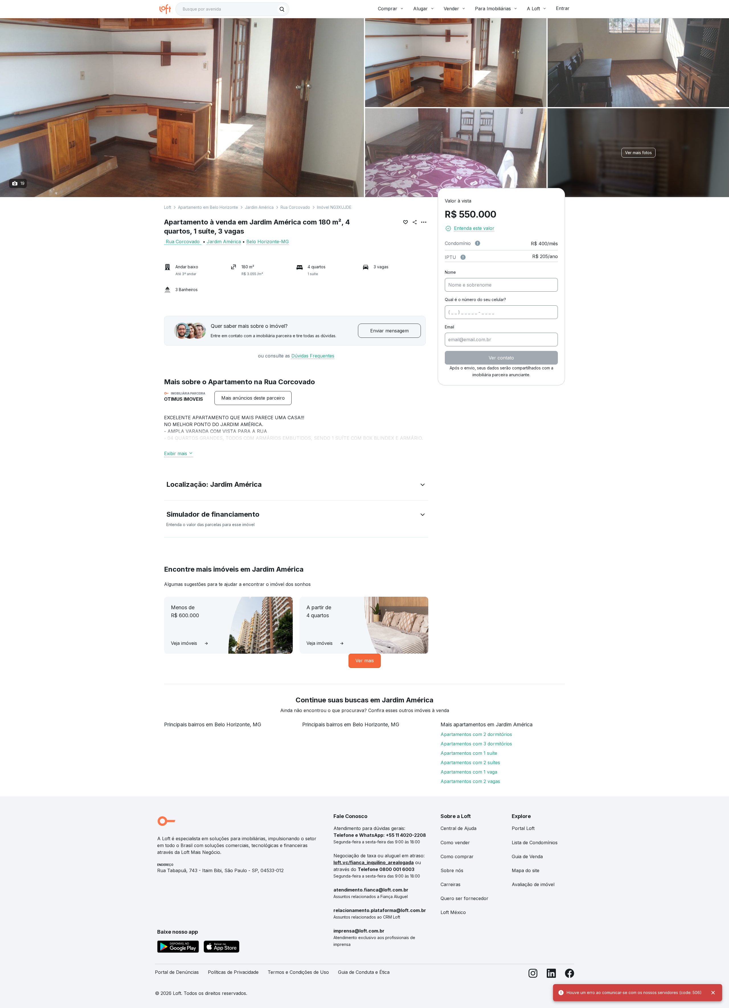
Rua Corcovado (295, 207)
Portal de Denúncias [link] (177, 972)
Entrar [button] (563, 8)
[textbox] (232, 9)
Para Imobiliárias (493, 8)
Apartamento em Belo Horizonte (208, 207)
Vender (451, 8)
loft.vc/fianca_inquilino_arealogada (373, 862)
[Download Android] (178, 947)
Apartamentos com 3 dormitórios (476, 744)
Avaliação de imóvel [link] (533, 884)
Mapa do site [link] (525, 870)
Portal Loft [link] (523, 828)
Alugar (420, 8)
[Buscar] (281, 9)
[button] (296, 485)
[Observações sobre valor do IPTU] (463, 257)
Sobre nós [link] (452, 870)
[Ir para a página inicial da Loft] (167, 9)
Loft (167, 207)
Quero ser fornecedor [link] (464, 898)
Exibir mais (175, 453)
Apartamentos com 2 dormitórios (476, 734)
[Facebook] (569, 974)
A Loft (533, 8)
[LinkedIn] (551, 974)
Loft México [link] (453, 912)
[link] (253, 398)
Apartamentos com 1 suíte (469, 753)
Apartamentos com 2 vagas (470, 781)
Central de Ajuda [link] (458, 828)
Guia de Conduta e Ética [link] (364, 972)
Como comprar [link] (457, 856)
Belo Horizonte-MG (267, 241)
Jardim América (259, 207)
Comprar (387, 8)
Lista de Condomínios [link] (535, 842)
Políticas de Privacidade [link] (233, 972)
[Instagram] (533, 974)
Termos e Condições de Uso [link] (298, 972)
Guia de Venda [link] (527, 856)
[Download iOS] (221, 947)
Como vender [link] (455, 842)
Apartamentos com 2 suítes (470, 762)
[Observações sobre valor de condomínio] (477, 243)
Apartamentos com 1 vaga (469, 772)
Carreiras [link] (450, 884)
